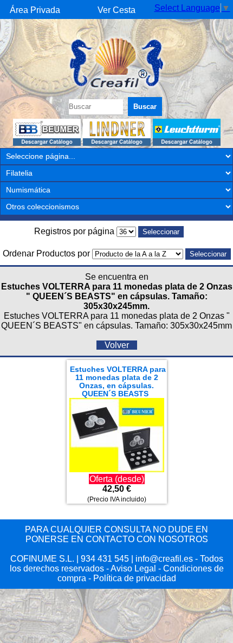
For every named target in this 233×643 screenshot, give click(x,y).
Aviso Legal (133, 568)
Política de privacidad (134, 578)
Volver (117, 345)
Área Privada (35, 10)
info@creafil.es (164, 558)
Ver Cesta (116, 10)
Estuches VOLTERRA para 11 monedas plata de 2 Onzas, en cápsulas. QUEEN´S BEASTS (118, 381)
